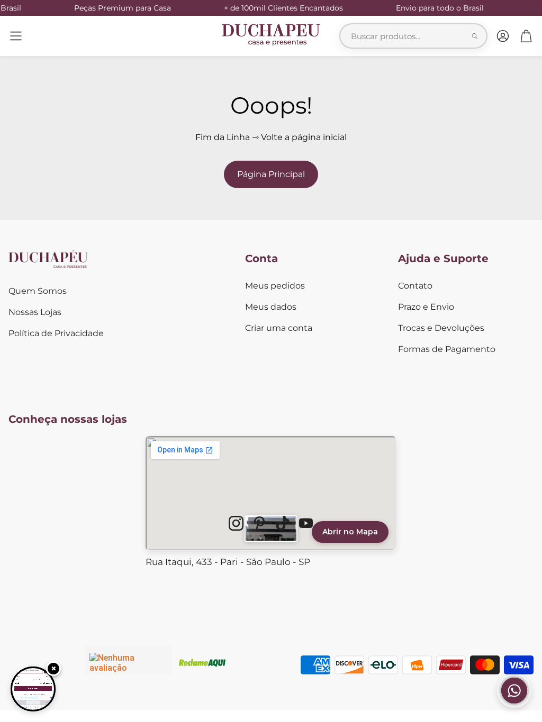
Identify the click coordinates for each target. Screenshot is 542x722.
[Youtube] (306, 523)
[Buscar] (474, 35)
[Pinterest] (259, 523)
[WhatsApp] (514, 705)
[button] (15, 36)
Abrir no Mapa (350, 531)
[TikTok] (282, 523)
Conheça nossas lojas (67, 419)
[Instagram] (236, 523)
